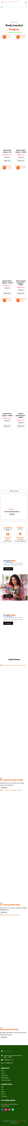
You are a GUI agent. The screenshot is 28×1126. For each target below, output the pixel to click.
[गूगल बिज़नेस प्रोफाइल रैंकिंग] (14, 970)
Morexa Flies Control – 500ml (7, 415)
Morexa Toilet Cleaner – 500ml (20, 151)
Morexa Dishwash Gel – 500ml (21, 415)
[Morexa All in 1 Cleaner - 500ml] (7, 221)
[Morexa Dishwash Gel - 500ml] (21, 354)
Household (7, 157)
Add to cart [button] (7, 160)
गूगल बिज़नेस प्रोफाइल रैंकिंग (9, 1030)
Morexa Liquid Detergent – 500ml (20, 283)
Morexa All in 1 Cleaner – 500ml (7, 282)
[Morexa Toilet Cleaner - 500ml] (21, 90)
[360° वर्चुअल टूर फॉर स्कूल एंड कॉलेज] (14, 721)
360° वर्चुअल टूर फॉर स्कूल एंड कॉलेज (11, 780)
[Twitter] (6, 1109)
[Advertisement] (14, 444)
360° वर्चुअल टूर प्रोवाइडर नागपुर (10, 905)
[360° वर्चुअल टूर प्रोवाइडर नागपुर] (14, 845)
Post (1, 778)
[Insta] (9, 1109)
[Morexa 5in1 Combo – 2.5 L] (7, 90)
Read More (4, 787)
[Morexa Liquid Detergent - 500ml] (21, 221)
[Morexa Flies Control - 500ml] (7, 354)
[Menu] (25, 2)
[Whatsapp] (12, 1109)
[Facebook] (2, 1109)
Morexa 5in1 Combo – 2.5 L (7, 151)
